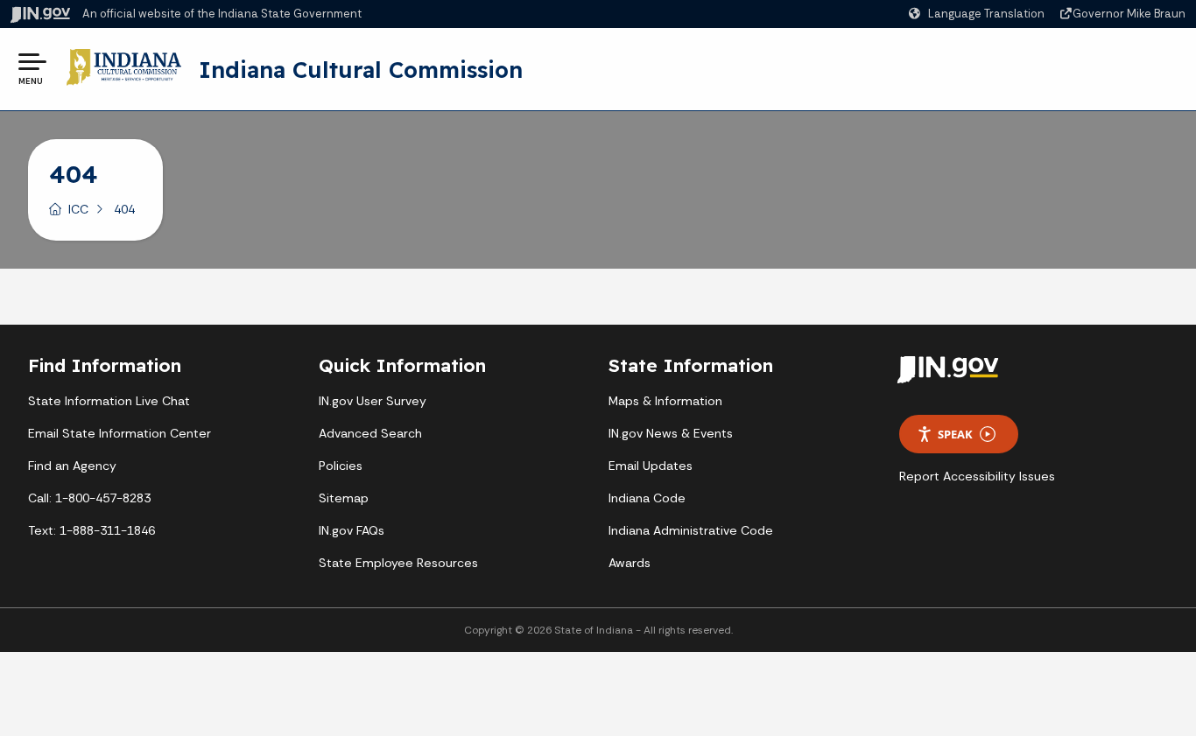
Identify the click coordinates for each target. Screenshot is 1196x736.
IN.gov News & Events (671, 433)
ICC (78, 209)
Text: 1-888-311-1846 (91, 530)
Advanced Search (370, 433)
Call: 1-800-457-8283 (89, 498)
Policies (340, 465)
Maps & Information (665, 401)
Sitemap (344, 498)
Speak (955, 434)
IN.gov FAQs (351, 530)
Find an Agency (72, 465)
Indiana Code (647, 498)
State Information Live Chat (109, 401)
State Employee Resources (398, 563)
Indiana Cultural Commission (361, 69)
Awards (630, 563)
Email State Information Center (119, 433)
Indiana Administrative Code (691, 530)
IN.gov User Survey (372, 401)
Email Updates (651, 465)
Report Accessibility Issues (977, 476)
